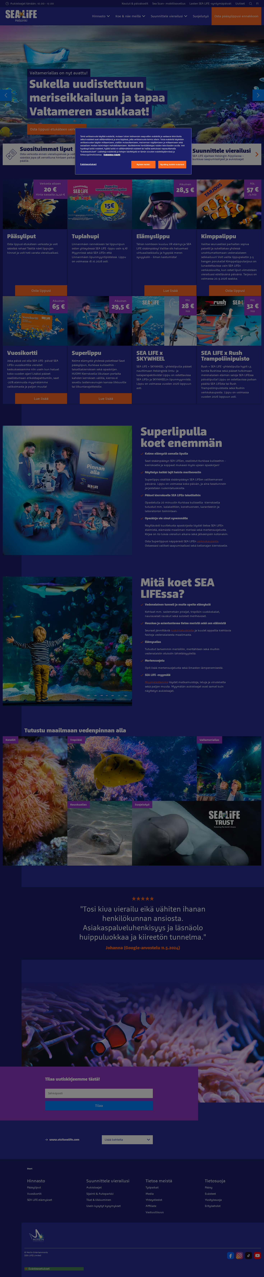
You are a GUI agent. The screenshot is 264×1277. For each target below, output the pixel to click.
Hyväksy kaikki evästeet (172, 164)
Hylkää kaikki (143, 164)
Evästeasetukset (88, 164)
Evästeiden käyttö (112, 154)
